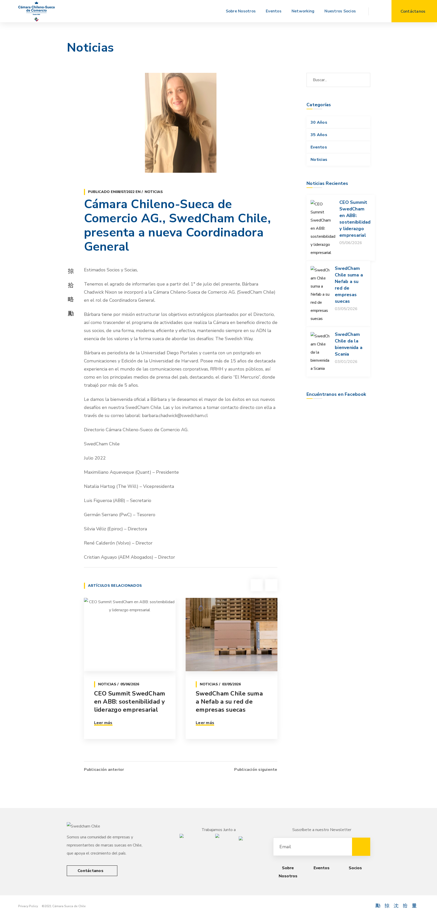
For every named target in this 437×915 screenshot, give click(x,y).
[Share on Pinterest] (71, 299)
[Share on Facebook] (71, 271)
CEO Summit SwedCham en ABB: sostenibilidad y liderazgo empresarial (129, 701)
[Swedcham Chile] (36, 11)
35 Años (319, 135)
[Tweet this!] (71, 285)
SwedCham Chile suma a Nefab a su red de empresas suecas (229, 701)
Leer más (103, 723)
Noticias (154, 191)
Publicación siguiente (255, 770)
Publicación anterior (104, 770)
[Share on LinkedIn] (71, 313)
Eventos (319, 147)
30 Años (319, 122)
